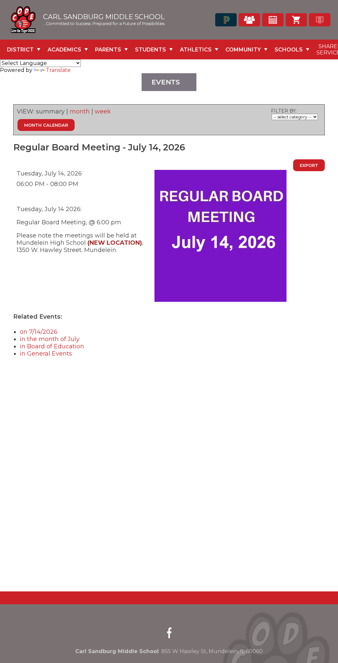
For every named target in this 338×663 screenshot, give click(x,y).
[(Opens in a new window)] (226, 19)
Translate (58, 70)
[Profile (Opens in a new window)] (249, 19)
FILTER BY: (283, 111)
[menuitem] (24, 49)
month (80, 111)
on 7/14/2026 (38, 331)
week (103, 111)
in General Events (46, 353)
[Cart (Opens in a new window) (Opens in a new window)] (296, 19)
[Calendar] (273, 19)
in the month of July (50, 339)
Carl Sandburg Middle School (104, 17)
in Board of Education (52, 346)
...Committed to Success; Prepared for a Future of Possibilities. (104, 23)
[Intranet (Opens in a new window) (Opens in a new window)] (319, 19)
